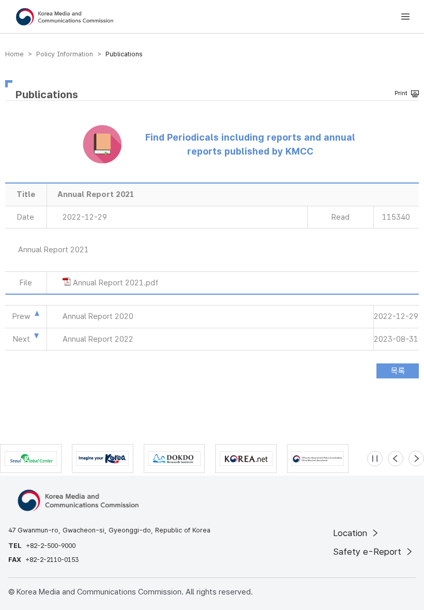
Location (351, 533)
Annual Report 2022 (98, 339)
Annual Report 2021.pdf (115, 282)
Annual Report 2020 (98, 316)
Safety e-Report (368, 551)
